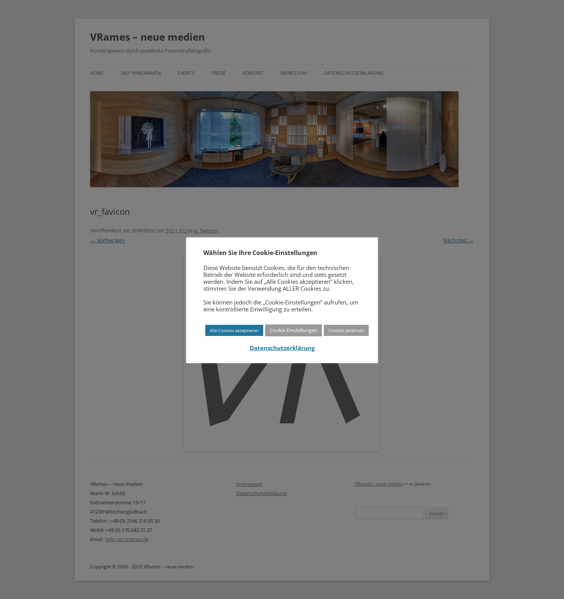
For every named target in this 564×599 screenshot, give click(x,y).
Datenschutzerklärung (282, 348)
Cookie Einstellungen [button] (293, 330)
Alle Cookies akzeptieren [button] (234, 330)
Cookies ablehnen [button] (346, 330)
